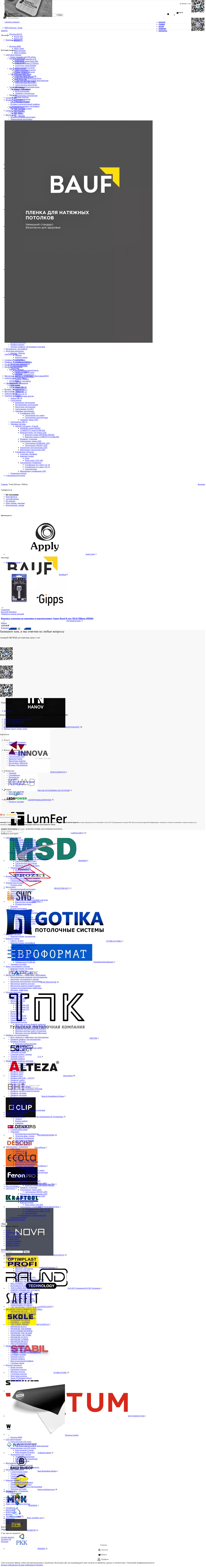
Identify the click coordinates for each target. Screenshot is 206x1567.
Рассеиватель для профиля (16, 1112)
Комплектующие (27, 456)
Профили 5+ (15, 1069)
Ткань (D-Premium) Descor (21, 1378)
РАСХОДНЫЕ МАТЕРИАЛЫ (22, 1301)
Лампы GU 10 (21, 1151)
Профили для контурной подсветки (24, 1091)
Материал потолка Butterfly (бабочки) (30, 1024)
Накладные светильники (25, 407)
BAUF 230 (18, 38)
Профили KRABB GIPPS (20, 1046)
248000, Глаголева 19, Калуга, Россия (17, 719)
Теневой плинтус (17, 1057)
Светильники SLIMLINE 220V (37, 443)
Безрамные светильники (25, 402)
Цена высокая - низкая (15, 505)
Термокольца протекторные (21, 954)
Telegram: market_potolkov (13, 727)
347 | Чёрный (19, 116)
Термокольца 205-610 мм (25, 960)
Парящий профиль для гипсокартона (25, 1039)
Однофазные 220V (27, 413)
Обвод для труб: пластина (21, 949)
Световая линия (12, 1239)
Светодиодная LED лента (20, 853)
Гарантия (12, 773)
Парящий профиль (13, 1237)
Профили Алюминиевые (20, 1087)
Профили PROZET (18, 1082)
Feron (27, 458)
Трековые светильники (24, 411)
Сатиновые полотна (22, 99)
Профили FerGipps (18, 1042)
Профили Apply (16, 1074)
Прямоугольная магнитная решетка (24, 1467)
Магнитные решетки (17, 761)
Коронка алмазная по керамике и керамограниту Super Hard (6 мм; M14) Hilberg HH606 (47, 618)
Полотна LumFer (17, 1011)
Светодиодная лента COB (25, 855)
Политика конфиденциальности (22, 782)
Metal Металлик (20, 79)
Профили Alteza (16, 1072)
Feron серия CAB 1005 (34, 460)
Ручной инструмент (18, 908)
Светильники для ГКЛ (24, 409)
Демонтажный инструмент (21, 891)
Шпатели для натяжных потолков (24, 913)
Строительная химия (18, 1130)
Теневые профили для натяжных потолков (27, 1110)
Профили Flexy (16, 1076)
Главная (4, 484)
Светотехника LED (16, 757)
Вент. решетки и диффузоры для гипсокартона (29, 1037)
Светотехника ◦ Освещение (17, 1147)
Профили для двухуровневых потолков (26, 1089)
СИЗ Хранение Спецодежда (21, 911)
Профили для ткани (18, 1095)
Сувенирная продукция (15, 475)
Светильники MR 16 (17, 387)
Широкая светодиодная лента (27, 866)
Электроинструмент (18, 932)
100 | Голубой (19, 109)
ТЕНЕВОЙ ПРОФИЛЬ (19, 1316)
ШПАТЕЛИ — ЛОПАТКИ (21, 1264)
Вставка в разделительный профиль (25, 878)
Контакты (13, 779)
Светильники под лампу (35, 415)
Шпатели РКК (21, 930)
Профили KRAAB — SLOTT (22, 1078)
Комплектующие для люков (21, 969)
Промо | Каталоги (16, 794)
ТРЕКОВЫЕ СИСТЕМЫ (20, 1335)
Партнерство (14, 777)
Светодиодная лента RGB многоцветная (31, 859)
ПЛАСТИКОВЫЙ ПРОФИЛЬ (22, 1318)
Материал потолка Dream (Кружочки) (30, 1029)
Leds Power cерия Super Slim (26, 844)
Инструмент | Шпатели (18, 763)
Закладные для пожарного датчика (24, 979)
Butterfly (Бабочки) (21, 73)
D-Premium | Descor (18, 994)
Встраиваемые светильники (26, 405)
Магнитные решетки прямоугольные (25, 986)
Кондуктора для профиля (25, 902)
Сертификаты (14, 775)
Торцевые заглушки (18, 964)
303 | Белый (18, 114)
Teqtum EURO (20, 63)
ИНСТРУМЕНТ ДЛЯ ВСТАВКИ (24, 1284)
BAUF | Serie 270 (22, 1009)
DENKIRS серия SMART (30, 428)
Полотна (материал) (14, 992)
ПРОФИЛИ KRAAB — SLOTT (23, 1312)
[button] (5, 628)
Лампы (13, 1495)
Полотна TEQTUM (18, 1016)
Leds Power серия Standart (25, 848)
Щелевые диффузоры (19, 990)
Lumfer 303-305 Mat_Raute (24, 81)
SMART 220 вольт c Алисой (26, 426)
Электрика (14, 1132)
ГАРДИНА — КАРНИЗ (20, 1322)
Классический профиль (20, 1065)
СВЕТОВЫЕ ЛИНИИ (19, 1324)
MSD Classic (19, 48)
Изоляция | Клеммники (24, 1138)
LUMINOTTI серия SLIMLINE (32, 430)
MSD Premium (20, 51)
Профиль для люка (18, 1106)
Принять (39, 1565)
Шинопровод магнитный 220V (32, 450)
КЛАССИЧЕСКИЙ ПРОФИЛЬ (23, 1314)
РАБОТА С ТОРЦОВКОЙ (21, 1292)
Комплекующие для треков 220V (33, 433)
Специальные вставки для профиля (24, 881)
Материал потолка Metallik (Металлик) (31, 1033)
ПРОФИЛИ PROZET (19, 1342)
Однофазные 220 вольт (24, 452)
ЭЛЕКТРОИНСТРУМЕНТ (21, 1305)
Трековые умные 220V (29, 420)
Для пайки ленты (17, 893)
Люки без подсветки (18, 971)
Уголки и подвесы (21, 372)
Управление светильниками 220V (34, 448)
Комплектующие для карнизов (22, 936)
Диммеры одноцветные (24, 872)
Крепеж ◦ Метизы (16, 369)
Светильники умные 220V (31, 441)
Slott (7, 1235)
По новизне (10, 501)
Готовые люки (16, 885)
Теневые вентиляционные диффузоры (26, 988)
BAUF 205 (18, 36)
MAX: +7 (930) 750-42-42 (13, 723)
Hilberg (4, 623)
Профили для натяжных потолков (19, 1061)
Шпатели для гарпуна (24, 917)
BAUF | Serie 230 (22, 1007)
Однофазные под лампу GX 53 (37, 467)
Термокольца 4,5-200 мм (25, 962)
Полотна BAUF (16, 1003)
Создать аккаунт (7, 1537)
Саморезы (18, 374)
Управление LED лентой (20, 868)
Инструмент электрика (24, 1140)
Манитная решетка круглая (21, 1465)
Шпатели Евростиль (23, 928)
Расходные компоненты (20, 1127)
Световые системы (18, 1052)
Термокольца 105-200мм (25, 958)
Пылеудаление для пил (24, 1299)
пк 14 (8, 1230)
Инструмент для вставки (20, 896)
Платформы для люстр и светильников (26, 951)
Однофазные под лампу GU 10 (37, 465)
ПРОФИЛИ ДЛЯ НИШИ (20, 1329)
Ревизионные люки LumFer (21, 973)
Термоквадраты (21, 956)
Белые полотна (16, 996)
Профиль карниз (12, 1245)
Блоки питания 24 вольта (25, 851)
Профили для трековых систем (23, 1097)
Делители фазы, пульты (24, 1136)
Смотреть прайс (11, 354)
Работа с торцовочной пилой (22, 898)
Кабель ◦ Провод (22, 1142)
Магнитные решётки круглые (22, 984)
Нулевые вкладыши (23, 904)
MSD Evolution (20, 53)
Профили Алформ (17, 1084)
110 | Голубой (19, 111)
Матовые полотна (21, 97)
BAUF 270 (18, 41)
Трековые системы (18, 424)
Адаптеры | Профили (28, 454)
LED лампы (14, 381)
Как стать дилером (16, 792)
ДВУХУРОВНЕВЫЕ (19, 1344)
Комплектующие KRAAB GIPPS (28, 1048)
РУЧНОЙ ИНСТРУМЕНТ (21, 1303)
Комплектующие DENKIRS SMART (39, 435)
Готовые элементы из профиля (22, 1063)
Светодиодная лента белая (26, 863)
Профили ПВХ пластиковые (22, 1102)
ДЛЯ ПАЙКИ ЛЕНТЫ (19, 1288)
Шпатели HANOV (22, 915)
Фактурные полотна (18, 1022)
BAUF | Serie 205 (22, 1005)
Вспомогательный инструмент (23, 889)
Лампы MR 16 (15, 383)
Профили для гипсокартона (17, 1035)
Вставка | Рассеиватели (18, 765)
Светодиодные (31, 469)
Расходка (14, 906)
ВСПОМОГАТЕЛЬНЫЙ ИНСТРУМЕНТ (27, 1286)
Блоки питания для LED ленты (23, 840)
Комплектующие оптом (20, 947)
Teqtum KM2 (19, 61)
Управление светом (18, 473)
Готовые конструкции (18, 744)
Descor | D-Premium (22, 89)
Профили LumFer (17, 1080)
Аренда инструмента (17, 742)
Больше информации (18, 1565)
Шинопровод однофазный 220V (33, 471)
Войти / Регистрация (14, 1523)
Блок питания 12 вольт (24, 1450)
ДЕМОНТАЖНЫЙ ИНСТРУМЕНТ (25, 1290)
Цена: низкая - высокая (15, 503)
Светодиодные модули (24, 1155)
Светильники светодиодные (36, 418)
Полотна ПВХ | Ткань (18, 754)
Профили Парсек (17, 1099)
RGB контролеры (22, 870)
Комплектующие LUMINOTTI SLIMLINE (42, 437)
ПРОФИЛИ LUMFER (19, 1339)
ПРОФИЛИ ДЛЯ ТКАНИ (21, 1333)
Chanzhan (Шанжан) (22, 75)
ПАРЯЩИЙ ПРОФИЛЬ (20, 1320)
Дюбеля (18, 1119)
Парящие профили (18, 1067)
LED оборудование (13, 838)
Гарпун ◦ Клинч (16, 941)
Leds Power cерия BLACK (25, 842)
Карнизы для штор (13, 934)
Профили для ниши (18, 1093)
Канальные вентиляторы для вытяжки (26, 981)
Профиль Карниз (17, 1108)
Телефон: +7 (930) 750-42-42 (14, 721)
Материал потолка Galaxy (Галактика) (30, 1031)
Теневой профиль (17, 1059)
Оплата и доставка (16, 802)
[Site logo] (12, 24)
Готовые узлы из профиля (25, 945)
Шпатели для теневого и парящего (29, 921)
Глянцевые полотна (22, 101)
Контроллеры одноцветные (26, 874)
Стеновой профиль (13, 1241)
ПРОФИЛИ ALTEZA (19, 1337)
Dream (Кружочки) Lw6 (23, 77)
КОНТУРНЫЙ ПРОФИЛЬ (21, 1331)
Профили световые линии (21, 1104)
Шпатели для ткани (23, 926)
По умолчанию (12, 495)
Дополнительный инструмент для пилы (31, 900)
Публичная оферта (16, 784)
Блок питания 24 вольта (25, 1452)
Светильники (14, 385)
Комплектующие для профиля (22, 943)
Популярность (11, 497)
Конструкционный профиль (21, 1361)
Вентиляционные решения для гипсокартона (28, 977)
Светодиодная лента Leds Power (28, 857)
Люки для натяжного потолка (18, 966)
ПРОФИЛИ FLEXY (18, 1327)
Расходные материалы (18, 752)
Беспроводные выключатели (27, 1134)
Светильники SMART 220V (36, 445)
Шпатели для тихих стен (25, 923)
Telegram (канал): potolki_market (15, 729)
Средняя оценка (12, 499)
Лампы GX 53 (21, 1153)
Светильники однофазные (30, 463)
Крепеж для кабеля (23, 1145)
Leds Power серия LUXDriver (27, 846)
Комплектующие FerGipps (25, 1044)
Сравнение (10, 1521)
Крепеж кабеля (21, 1121)
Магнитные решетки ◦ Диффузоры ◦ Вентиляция (26, 975)
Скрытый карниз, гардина (21, 1054)
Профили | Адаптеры (28, 439)
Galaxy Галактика (21, 71)
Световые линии (17, 1050)
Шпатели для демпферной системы (29, 919)
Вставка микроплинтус (15, 876)
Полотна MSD (16, 1014)
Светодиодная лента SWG (26, 861)
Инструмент (11, 887)
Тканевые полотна (18, 1020)
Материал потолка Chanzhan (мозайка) (31, 1027)
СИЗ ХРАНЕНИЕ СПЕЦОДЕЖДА (24, 1307)
